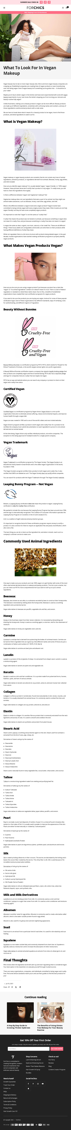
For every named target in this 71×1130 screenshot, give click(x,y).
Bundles (28, 1073)
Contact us (6, 1088)
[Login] (63, 7)
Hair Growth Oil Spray (33, 1070)
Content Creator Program (56, 1070)
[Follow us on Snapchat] (28, 1088)
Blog (50, 1066)
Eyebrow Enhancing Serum (34, 1063)
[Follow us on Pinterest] (33, 1083)
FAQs (5, 1092)
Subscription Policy (9, 1101)
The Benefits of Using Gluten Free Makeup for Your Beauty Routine (50, 1027)
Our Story (51, 1060)
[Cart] (67, 8)
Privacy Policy (7, 1108)
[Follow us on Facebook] (28, 1083)
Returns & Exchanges (10, 1098)
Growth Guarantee (9, 1082)
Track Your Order (9, 1085)
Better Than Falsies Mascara (35, 1066)
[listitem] (12, 987)
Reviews (51, 1063)
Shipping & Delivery (9, 1095)
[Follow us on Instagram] (38, 1083)
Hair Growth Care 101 (10, 1111)
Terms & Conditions (9, 1105)
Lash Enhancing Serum (33, 1060)
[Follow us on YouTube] (42, 1083)
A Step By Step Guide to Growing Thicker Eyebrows (18, 1026)
